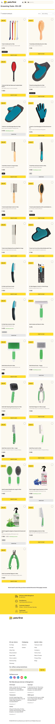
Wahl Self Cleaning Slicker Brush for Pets (12, 406)
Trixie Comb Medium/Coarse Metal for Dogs (12, 248)
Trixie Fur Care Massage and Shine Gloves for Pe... (40, 127)
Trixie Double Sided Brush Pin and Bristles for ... (40, 207)
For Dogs (11, 644)
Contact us (37, 650)
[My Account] (23, 2)
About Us (24, 644)
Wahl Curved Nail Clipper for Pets (10, 573)
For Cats (11, 647)
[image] (14, 30)
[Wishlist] (25, 2)
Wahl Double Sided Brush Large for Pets (11, 489)
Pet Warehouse (10, 2)
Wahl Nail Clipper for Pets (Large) (37, 406)
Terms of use (37, 652)
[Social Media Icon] (10, 677)
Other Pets (12, 650)
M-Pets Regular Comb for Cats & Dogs (38, 286)
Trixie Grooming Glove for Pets (36, 85)
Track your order (38, 644)
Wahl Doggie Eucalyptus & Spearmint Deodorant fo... (13, 531)
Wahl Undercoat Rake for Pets (36, 324)
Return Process (38, 655)
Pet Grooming (12, 660)
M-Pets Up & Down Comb (8, 286)
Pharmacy (11, 663)
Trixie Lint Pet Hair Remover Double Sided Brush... (12, 86)
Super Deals (12, 655)
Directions (12, 692)
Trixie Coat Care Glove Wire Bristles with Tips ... (40, 248)
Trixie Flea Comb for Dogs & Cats (10, 165)
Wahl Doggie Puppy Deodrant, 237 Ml (38, 489)
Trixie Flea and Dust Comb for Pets (37, 165)
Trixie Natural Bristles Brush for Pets (38, 44)
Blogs (35, 660)
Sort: (39, 13)
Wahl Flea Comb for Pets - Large (9, 448)
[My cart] (29, 2)
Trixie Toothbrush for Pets (8, 44)
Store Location (13, 658)
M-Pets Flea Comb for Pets (8, 324)
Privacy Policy (37, 658)
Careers (24, 647)
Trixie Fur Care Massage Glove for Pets (11, 126)
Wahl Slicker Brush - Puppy (35, 365)
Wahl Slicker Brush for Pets (8, 365)
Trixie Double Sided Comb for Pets (10, 207)
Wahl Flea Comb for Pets (35, 448)
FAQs (35, 647)
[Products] (14, 17)
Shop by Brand (12, 652)
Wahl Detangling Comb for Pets (37, 531)
